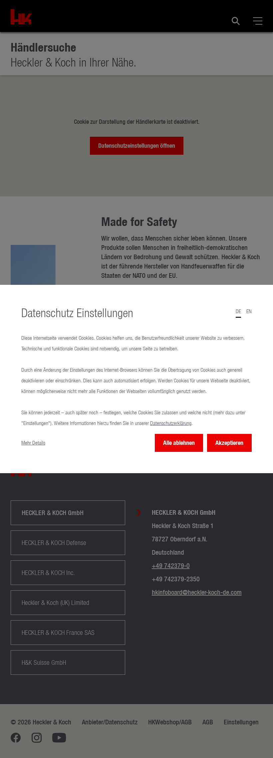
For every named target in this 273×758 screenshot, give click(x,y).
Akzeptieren (229, 443)
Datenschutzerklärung (170, 423)
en (249, 311)
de (238, 311)
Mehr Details (33, 443)
